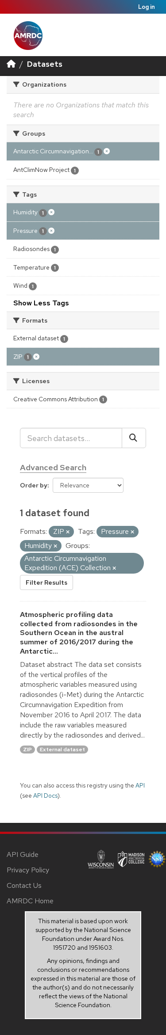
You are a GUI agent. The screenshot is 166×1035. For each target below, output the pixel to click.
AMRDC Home (30, 901)
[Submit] (134, 438)
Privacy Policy (28, 870)
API (140, 785)
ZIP (27, 749)
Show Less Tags (41, 303)
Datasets (44, 64)
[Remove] (67, 532)
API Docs (45, 795)
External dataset (62, 749)
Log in (146, 7)
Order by (33, 485)
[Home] (11, 64)
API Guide (23, 854)
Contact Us (24, 885)
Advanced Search (53, 467)
